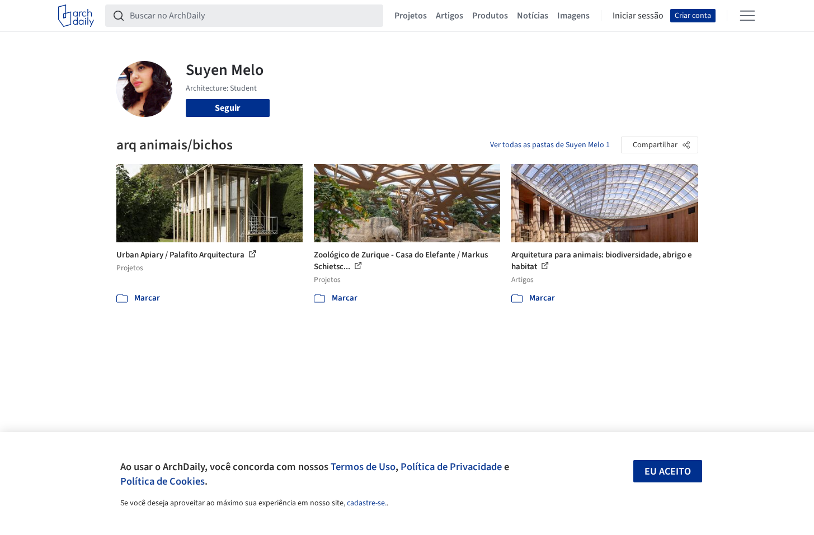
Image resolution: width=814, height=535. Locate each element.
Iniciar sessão (638, 16)
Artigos (449, 16)
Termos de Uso (363, 466)
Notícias (532, 16)
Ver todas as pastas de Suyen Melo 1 (550, 145)
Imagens (573, 16)
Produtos (490, 16)
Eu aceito (667, 471)
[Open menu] (747, 16)
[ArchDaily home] (76, 15)
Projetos (410, 16)
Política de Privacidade (451, 466)
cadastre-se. (367, 503)
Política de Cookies (162, 481)
